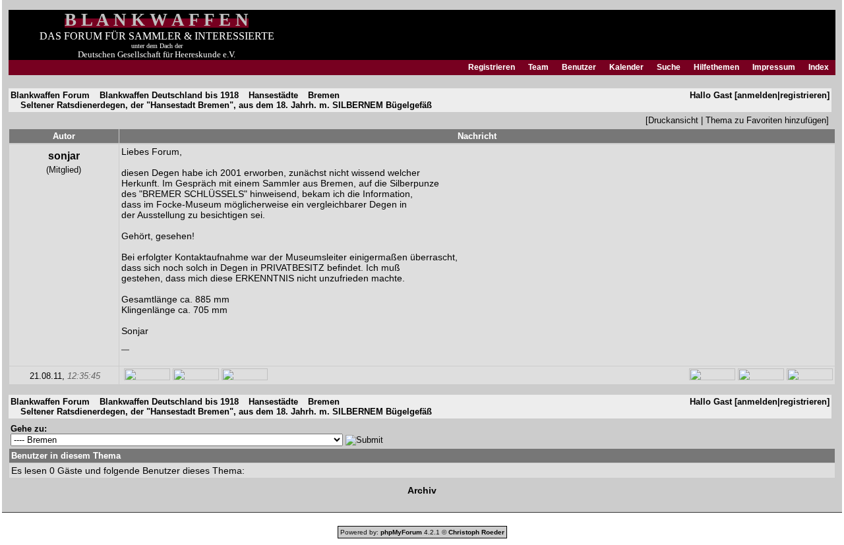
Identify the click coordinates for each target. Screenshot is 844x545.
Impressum (773, 67)
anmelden (757, 95)
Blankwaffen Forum (50, 95)
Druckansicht (673, 120)
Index (818, 67)
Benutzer (579, 67)
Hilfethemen (716, 67)
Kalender (626, 67)
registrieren (803, 95)
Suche (668, 67)
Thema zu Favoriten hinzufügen (766, 120)
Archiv (422, 490)
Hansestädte (273, 95)
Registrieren (491, 67)
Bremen (324, 95)
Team (538, 67)
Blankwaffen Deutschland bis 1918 (169, 95)
